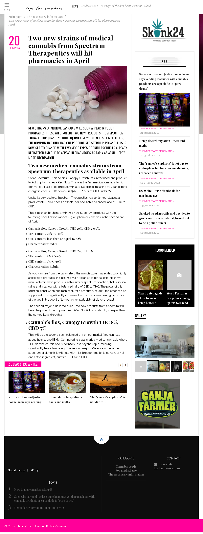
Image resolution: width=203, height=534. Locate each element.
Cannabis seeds (126, 466)
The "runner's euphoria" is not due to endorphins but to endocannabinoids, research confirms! (164, 168)
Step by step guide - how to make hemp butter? (150, 298)
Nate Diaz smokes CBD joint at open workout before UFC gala (117, 6)
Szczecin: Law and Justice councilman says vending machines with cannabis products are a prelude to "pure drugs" (54, 498)
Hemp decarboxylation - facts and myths (39, 508)
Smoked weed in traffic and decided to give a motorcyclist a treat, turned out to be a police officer (164, 218)
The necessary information (156, 128)
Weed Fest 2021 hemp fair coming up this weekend (178, 298)
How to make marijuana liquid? (33, 489)
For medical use (126, 470)
